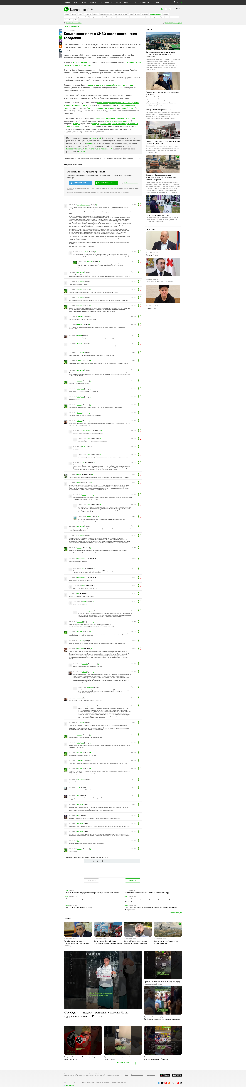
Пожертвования (151, 1075)
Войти (178, 9)
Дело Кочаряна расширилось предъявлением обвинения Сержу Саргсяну (76, 943)
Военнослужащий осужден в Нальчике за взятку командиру (147, 892)
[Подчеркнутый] (94, 861)
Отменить (132, 880)
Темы (76, 2)
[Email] (60, 53)
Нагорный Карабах (96, 17)
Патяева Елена (151, 308)
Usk (78, 795)
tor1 (78, 593)
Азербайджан (87, 14)
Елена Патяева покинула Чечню (158, 215)
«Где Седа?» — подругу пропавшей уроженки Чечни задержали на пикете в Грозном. (96, 1014)
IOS (99, 138)
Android (93, 138)
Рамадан (90, 108)
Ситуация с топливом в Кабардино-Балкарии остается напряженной (163, 142)
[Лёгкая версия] (174, 2)
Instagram (79, 149)
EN (181, 2)
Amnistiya (89, 261)
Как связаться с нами (137, 1075)
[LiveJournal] (60, 50)
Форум (118, 2)
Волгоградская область (120, 14)
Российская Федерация (109, 17)
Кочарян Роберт (152, 255)
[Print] (60, 56)
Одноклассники (102, 149)
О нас (126, 1075)
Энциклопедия (106, 2)
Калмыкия (166, 14)
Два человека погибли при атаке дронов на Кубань (166, 942)
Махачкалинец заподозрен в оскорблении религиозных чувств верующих (92, 899)
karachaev (89, 516)
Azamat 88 (80, 622)
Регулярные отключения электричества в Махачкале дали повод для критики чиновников (161, 54)
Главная (66, 26)
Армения (95, 14)
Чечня (167, 17)
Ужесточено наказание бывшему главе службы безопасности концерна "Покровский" (151, 908)
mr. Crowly (80, 804)
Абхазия (67, 14)
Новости (67, 2)
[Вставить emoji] (102, 861)
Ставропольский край (157, 17)
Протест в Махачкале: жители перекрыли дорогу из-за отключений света (162, 982)
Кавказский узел (80, 63)
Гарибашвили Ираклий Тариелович (159, 281)
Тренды (83, 2)
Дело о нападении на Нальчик (117, 121)
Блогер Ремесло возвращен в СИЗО (159, 109)
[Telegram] (60, 34)
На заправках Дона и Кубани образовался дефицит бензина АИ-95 (108, 942)
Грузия (131, 14)
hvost (83, 446)
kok (83, 462)
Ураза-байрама (128, 108)
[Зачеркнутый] (97, 861)
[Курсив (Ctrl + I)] (90, 861)
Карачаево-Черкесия (70, 17)
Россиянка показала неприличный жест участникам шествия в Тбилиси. (159, 1058)
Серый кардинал (86, 430)
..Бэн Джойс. (85, 252)
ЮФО (76, 20)
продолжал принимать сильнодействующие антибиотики (110, 85)
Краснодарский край (83, 17)
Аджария (73, 14)
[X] (60, 43)
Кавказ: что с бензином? (73, 23)
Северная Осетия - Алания (137, 17)
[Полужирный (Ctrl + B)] (86, 861)
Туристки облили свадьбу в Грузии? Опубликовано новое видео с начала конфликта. (162, 1017)
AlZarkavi (79, 335)
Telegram (89, 143)
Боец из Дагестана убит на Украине (78, 907)
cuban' (88, 438)
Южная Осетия (175, 17)
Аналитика (94, 2)
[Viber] (60, 40)
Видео (134, 2)
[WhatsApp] (60, 37)
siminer (84, 495)
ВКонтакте (89, 149)
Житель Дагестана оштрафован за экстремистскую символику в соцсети (92, 892)
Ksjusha (79, 474)
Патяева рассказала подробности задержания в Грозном (162, 93)
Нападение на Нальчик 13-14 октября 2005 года (115, 118)
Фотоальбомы (145, 2)
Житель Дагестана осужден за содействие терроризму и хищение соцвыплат (149, 900)
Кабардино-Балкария (155, 14)
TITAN (79, 787)
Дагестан (137, 14)
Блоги (126, 2)
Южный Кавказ (69, 20)
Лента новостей (75, 26)
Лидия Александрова (83, 205)
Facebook (70, 149)
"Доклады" (75, 124)
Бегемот (79, 324)
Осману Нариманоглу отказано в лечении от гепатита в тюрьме (136, 942)
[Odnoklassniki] (60, 47)
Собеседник (80, 648)
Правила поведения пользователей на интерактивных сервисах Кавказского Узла (104, 1082)
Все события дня (176, 913)
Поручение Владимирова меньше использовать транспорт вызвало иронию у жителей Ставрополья (162, 177)
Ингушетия (145, 14)
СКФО (148, 17)
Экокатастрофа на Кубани (173, 23)
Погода (156, 2)
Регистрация (91, 880)
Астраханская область (106, 14)
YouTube (81, 152)
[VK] (60, 30)
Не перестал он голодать (105, 108)
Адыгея (80, 14)
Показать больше (123, 1063)
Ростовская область (123, 17)
